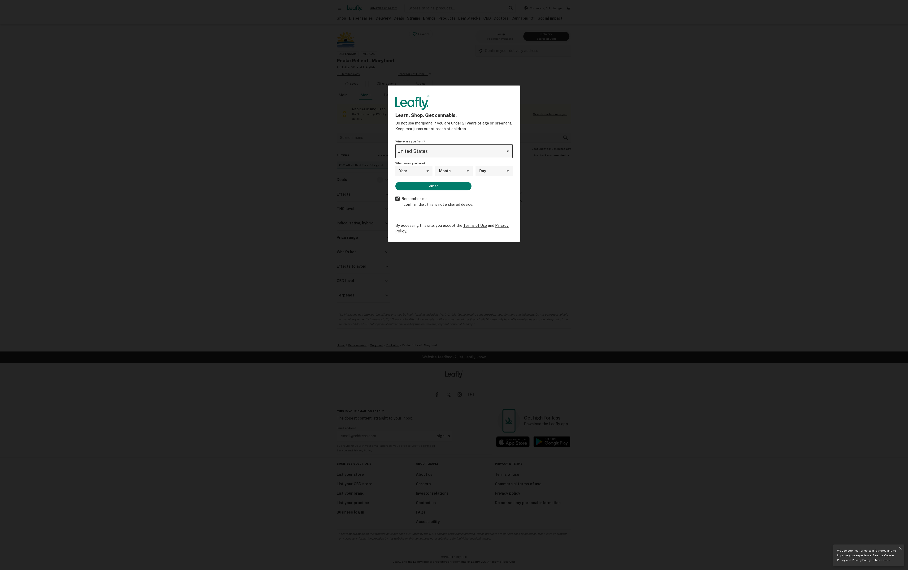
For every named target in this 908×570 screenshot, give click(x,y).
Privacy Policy (861, 560)
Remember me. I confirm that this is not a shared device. (437, 202)
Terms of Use (475, 225)
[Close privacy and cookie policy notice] (900, 548)
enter (433, 186)
